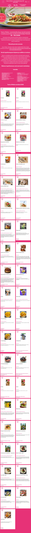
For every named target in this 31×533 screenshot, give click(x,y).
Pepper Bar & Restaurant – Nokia (5, 440)
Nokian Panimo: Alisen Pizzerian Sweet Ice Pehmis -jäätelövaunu (22, 351)
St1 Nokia (18, 81)
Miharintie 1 (17, 151)
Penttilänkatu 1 (17, 463)
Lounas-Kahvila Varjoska (5, 78)
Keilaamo (3, 77)
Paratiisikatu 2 (2, 507)
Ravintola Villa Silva (20, 79)
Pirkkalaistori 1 (2, 419)
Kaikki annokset (9, 5)
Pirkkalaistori (2, 329)
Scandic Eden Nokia (20, 80)
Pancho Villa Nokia (19, 76)
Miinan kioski (4, 79)
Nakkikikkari (2, 328)
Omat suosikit (16, 5)
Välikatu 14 (2, 130)
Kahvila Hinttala (4, 76)
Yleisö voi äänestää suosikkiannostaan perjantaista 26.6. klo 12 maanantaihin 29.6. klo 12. (20, 49)
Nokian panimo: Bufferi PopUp (5, 396)
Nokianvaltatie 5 (2, 218)
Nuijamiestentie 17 (18, 352)
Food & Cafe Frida (4, 73)
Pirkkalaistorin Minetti (20, 78)
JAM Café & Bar (4, 75)
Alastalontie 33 (2, 108)
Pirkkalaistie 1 (17, 239)
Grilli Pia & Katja (4, 74)
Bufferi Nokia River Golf (4, 107)
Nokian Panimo (19, 73)
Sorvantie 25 (17, 507)
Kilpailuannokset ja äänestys (22, 5)
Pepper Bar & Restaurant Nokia (21, 77)
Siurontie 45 (2, 307)
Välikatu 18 (2, 441)
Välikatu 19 (17, 174)
